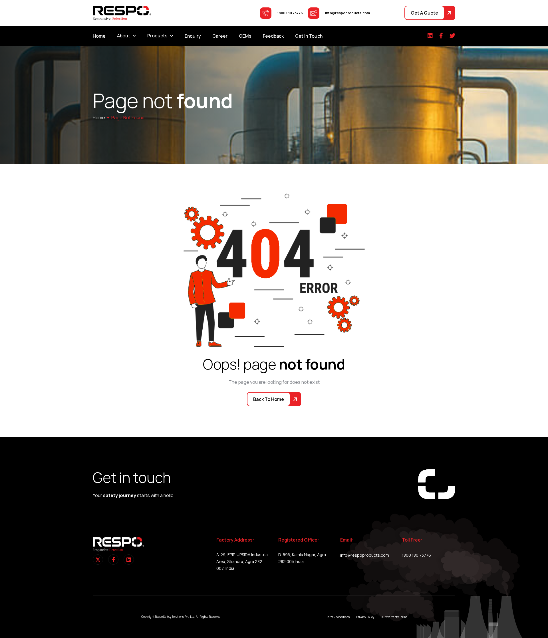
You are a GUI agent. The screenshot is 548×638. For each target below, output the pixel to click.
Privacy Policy (365, 617)
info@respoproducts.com (364, 555)
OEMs (245, 36)
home (99, 117)
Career (219, 36)
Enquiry (193, 36)
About (123, 36)
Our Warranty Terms (394, 617)
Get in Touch (309, 36)
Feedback (273, 36)
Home (99, 36)
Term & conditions (338, 617)
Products (157, 36)
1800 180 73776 (416, 555)
